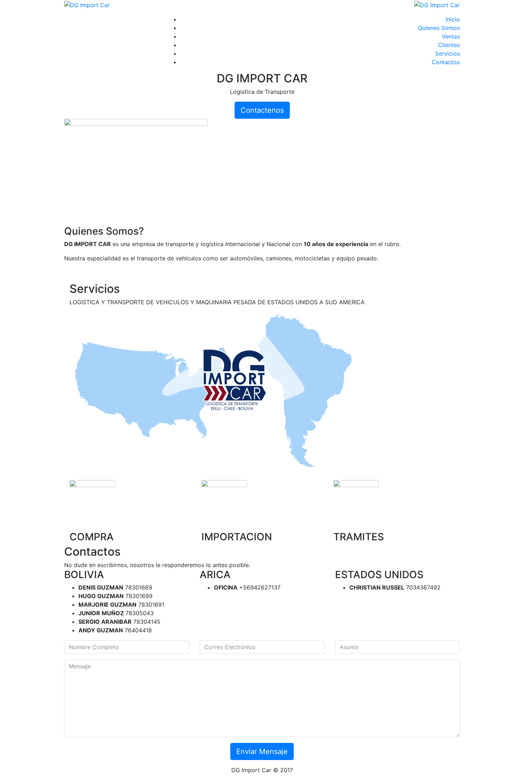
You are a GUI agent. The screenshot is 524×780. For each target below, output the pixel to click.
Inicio (453, 19)
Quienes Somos (439, 27)
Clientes (449, 45)
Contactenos (262, 110)
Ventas (451, 36)
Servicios (447, 53)
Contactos (446, 62)
